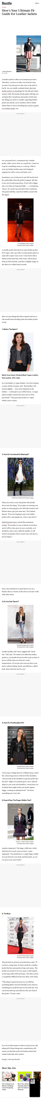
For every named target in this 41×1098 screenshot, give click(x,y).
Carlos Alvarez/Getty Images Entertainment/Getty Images (40, 53)
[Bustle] (7, 3)
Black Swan (29, 773)
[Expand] (31, 1080)
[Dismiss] (37, 1080)
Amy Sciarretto (7, 71)
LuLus (16, 386)
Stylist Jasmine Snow (9, 522)
